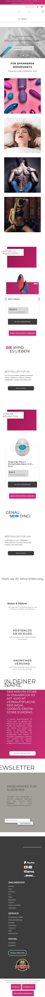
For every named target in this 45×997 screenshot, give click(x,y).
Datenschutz (13, 933)
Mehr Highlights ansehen (22, 333)
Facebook (11, 943)
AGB (10, 931)
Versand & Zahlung (15, 920)
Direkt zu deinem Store (22, 753)
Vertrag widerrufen (17, 953)
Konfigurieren (28, 987)
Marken (11, 886)
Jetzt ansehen (15, 48)
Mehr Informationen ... (32, 982)
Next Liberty (14, 299)
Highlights (12, 908)
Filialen (30, 7)
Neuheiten (12, 900)
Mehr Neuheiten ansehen (22, 496)
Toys (10, 889)
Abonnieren (25, 823)
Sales (10, 897)
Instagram (12, 945)
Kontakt (11, 923)
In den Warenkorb (22, 322)
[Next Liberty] (22, 283)
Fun (9, 894)
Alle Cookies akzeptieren (23, 993)
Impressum (12, 925)
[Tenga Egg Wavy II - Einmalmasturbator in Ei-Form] (22, 446)
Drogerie (11, 892)
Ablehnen (16, 987)
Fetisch (11, 902)
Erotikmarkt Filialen (15, 917)
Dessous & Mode (14, 905)
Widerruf (11, 928)
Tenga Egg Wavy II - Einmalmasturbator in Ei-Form (20, 463)
